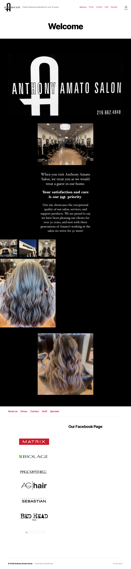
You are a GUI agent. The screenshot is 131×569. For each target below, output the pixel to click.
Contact (99, 7)
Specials (114, 7)
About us (83, 7)
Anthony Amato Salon (24, 564)
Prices (91, 7)
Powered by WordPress (44, 564)
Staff (106, 7)
